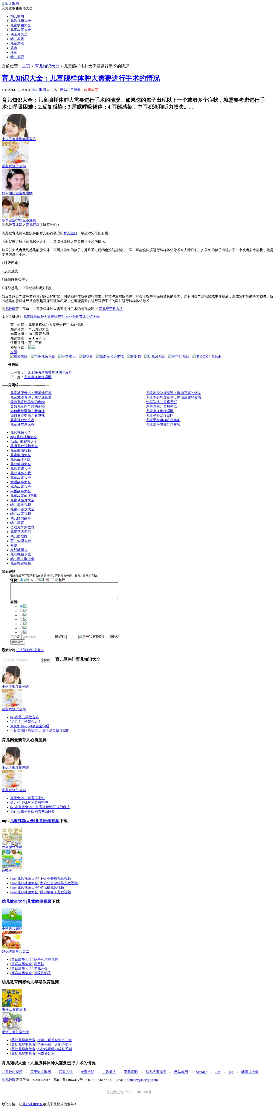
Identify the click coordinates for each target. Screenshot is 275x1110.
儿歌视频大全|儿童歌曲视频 (35, 820)
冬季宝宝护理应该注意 (19, 220)
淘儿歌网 (17, 16)
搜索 (47, 660)
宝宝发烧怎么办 (14, 166)
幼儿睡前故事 (20, 518)
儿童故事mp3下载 (23, 495)
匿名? (115, 637)
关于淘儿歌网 (40, 1072)
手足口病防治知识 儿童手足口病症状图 (40, 730)
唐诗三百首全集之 (15, 1032)
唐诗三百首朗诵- (14, 1009)
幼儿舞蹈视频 (20, 505)
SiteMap (201, 1072)
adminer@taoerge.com (142, 1080)
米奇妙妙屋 (46, 1053)
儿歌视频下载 (20, 554)
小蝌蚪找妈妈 (12, 928)
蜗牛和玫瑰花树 (46, 959)
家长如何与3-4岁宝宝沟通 (29, 726)
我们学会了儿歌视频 (55, 892)
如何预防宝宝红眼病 (17, 193)
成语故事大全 (20, 486)
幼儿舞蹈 (17, 39)
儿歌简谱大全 (20, 468)
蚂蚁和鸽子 (42, 973)
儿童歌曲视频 (20, 450)
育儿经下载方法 (111, 309)
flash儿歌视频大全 (23, 441)
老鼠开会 (41, 968)
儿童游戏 (17, 43)
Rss (217, 1072)
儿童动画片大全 (22, 500)
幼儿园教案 (19, 536)
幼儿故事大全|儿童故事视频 (27, 901)
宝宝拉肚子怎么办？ (25, 721)
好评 (46, 580)
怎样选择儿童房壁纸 (161, 402)
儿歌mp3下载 (20, 459)
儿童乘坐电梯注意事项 (163, 420)
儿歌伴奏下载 (20, 473)
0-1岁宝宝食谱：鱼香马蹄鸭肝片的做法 (40, 807)
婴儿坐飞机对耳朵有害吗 (29, 802)
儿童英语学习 (20, 532)
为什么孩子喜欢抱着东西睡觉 (32, 811)
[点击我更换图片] (92, 637)
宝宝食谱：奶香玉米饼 (27, 798)
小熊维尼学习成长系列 (54, 1049)
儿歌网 (10, 309)
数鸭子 (7, 870)
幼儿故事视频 (20, 514)
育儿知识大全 (47, 66)
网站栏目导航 (70, 90)
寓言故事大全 (20, 491)
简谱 (13, 48)
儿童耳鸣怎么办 (22, 420)
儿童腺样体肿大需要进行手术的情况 (50, 317)
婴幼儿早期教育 (22, 527)
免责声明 (87, 1072)
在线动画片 (19, 550)
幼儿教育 (17, 57)
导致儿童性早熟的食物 (27, 402)
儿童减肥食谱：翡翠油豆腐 (31, 393)
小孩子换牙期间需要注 (19, 139)
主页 (26, 66)
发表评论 (17, 641)
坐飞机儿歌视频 (52, 887)
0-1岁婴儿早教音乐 (24, 717)
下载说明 (131, 1072)
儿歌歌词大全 (20, 464)
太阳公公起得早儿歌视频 (59, 883)
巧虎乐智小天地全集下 (54, 1044)
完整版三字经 (12, 848)
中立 (30, 580)
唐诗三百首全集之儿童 (54, 1040)
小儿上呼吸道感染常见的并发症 (48, 372)
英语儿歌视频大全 (24, 446)
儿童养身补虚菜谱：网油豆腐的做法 (173, 393)
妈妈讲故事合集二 (15, 951)
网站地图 (181, 1072)
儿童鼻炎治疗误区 (38, 377)
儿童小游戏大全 (22, 509)
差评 (61, 580)
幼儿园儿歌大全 (22, 559)
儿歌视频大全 (20, 21)
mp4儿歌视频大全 (23, 437)
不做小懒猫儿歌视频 (55, 878)
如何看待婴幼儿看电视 (27, 411)
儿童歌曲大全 (20, 25)
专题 (13, 352)
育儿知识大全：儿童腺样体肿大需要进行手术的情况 (81, 78)
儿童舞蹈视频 (20, 563)
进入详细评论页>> (30, 650)
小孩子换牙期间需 (15, 686)
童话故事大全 (20, 482)
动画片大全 (19, 34)
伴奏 (13, 52)
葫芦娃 (39, 964)
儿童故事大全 (20, 30)
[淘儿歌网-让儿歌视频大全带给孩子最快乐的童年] (10, 4)
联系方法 (66, 1072)
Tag (230, 1072)
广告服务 (109, 1072)
